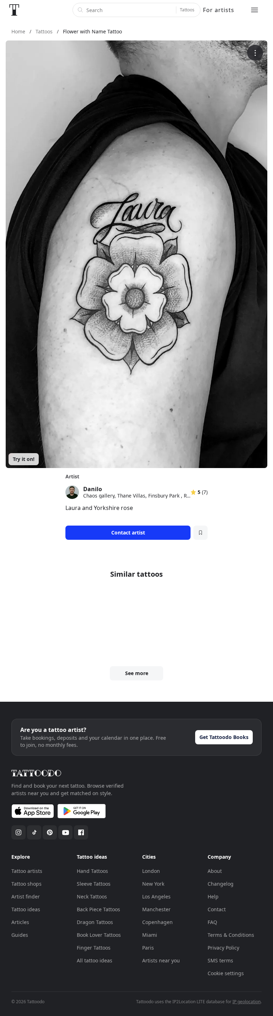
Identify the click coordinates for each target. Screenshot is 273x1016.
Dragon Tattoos (95, 922)
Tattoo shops (26, 883)
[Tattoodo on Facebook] (81, 832)
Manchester (156, 909)
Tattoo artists (26, 871)
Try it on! (23, 459)
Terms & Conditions (231, 934)
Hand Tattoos (92, 871)
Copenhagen (157, 922)
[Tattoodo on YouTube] (65, 832)
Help (213, 896)
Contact (217, 909)
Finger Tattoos (94, 947)
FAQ (212, 922)
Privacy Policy (223, 947)
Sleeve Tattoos (94, 883)
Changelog (221, 883)
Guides (19, 934)
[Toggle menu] (254, 10)
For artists (218, 10)
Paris (148, 947)
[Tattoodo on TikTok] (34, 832)
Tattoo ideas (25, 909)
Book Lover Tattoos (99, 934)
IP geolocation (246, 1002)
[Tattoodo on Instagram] (18, 832)
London (151, 871)
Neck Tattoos (92, 896)
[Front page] (14, 10)
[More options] (255, 53)
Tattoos (187, 10)
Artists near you (161, 960)
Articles (20, 922)
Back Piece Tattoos (98, 909)
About (215, 871)
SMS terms (220, 960)
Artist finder (25, 896)
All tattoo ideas (94, 960)
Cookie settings (226, 973)
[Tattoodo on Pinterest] (50, 832)
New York (153, 883)
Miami (149, 934)
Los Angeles (156, 896)
